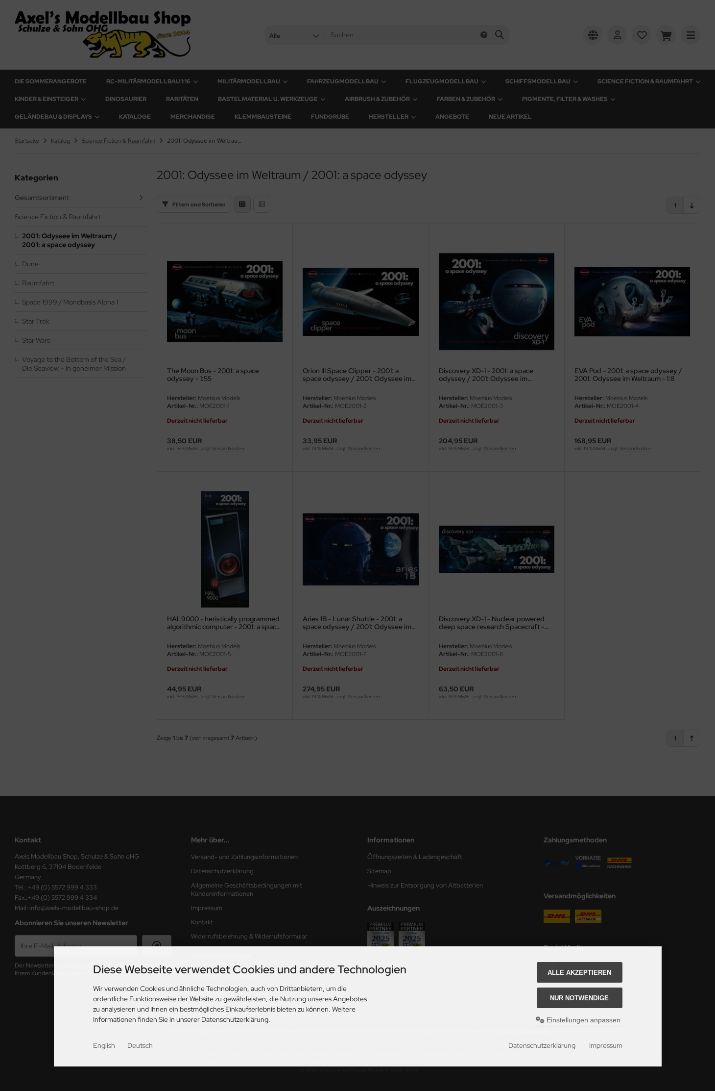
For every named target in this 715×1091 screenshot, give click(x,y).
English (104, 1045)
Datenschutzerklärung (541, 1045)
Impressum (605, 1045)
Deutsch (140, 1045)
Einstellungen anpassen (582, 1020)
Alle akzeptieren (579, 972)
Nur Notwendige (579, 998)
